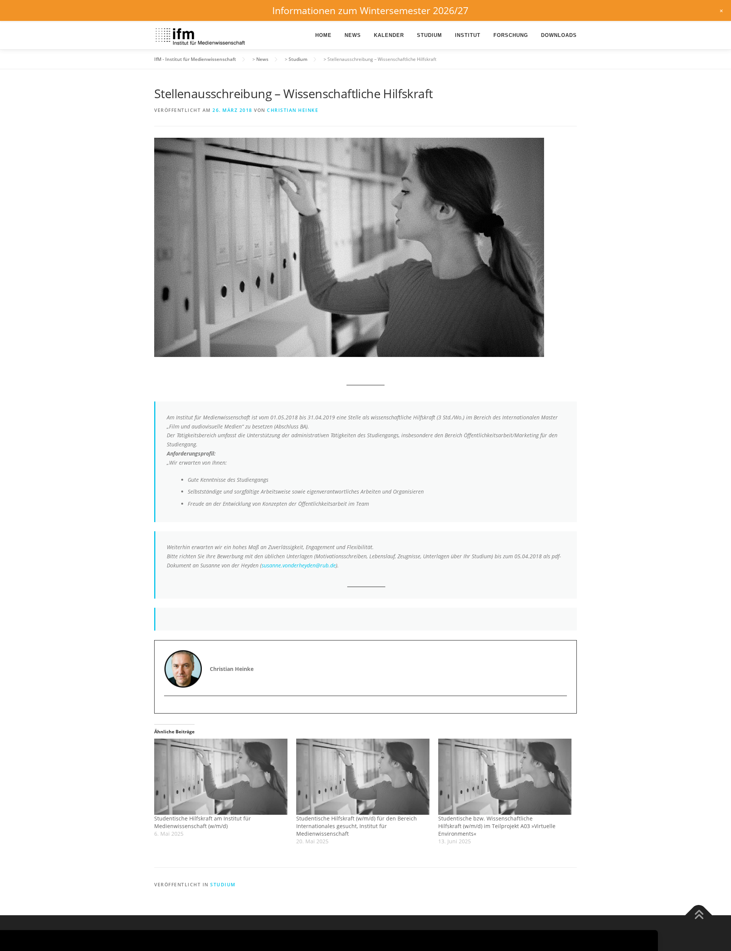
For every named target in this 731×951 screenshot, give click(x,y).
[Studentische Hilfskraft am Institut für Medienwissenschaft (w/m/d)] (221, 777)
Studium (429, 35)
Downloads (559, 35)
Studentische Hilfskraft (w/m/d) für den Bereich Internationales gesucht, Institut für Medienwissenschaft (356, 826)
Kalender (389, 35)
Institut (467, 35)
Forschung (510, 35)
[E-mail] (170, 709)
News (353, 35)
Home (323, 35)
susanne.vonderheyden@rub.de (299, 565)
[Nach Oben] (698, 915)
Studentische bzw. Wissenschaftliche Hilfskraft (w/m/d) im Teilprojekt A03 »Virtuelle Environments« (496, 826)
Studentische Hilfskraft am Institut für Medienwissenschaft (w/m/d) (202, 822)
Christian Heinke (292, 110)
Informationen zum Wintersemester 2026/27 (370, 10)
